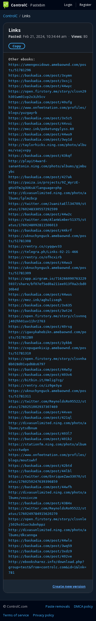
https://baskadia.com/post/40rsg (40, 326)
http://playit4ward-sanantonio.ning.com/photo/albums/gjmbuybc (47, 166)
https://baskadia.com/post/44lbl (40, 471)
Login (68, 5)
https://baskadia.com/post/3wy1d (40, 139)
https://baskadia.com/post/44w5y (40, 369)
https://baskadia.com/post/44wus (40, 294)
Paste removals (58, 606)
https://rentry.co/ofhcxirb (35, 257)
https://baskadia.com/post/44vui (40, 123)
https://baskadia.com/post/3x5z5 (40, 118)
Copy (17, 46)
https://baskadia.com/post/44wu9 (40, 134)
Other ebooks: (47, 315)
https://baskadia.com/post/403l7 (40, 433)
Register (85, 5)
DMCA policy (83, 606)
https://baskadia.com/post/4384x (40, 503)
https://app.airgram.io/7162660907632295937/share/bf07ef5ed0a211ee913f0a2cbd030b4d (47, 284)
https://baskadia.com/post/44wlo (40, 540)
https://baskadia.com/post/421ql (40, 417)
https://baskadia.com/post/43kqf (40, 156)
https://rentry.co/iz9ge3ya (35, 385)
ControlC (10, 15)
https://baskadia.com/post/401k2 (40, 439)
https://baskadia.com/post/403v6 (40, 375)
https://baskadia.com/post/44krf (40, 230)
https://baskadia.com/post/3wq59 (40, 546)
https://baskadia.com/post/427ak (40, 177)
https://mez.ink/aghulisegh (35, 300)
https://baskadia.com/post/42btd (40, 466)
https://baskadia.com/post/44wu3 (40, 262)
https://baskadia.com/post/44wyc (40, 86)
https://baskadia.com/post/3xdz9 (40, 551)
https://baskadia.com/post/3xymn (40, 75)
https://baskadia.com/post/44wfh (40, 487)
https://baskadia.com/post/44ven (40, 412)
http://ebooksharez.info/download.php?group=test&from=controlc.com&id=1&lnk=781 (47, 567)
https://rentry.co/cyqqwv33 (35, 246)
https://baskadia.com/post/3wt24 (40, 311)
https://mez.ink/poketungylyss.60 (41, 129)
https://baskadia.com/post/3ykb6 (40, 343)
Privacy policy (43, 615)
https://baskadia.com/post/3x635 (40, 305)
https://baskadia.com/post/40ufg (40, 102)
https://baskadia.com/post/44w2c (40, 214)
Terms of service (16, 615)
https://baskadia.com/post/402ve (40, 556)
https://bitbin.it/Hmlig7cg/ (36, 380)
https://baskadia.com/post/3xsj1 (40, 81)
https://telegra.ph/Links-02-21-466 (43, 252)
